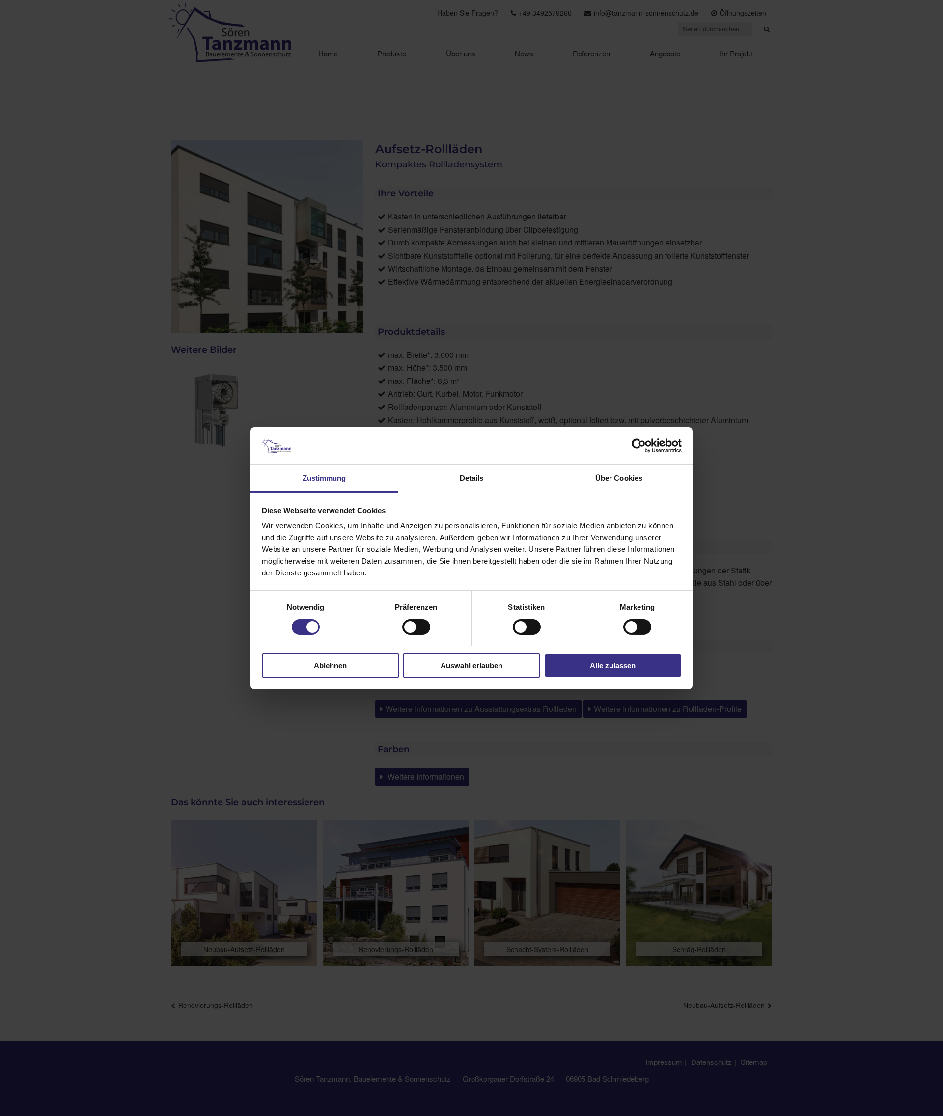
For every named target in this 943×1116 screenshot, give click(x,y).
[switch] (416, 627)
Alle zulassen (613, 665)
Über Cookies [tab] (618, 478)
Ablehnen (330, 665)
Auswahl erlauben (471, 665)
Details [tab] (472, 478)
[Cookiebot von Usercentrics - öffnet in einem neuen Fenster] (639, 445)
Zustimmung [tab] (324, 478)
